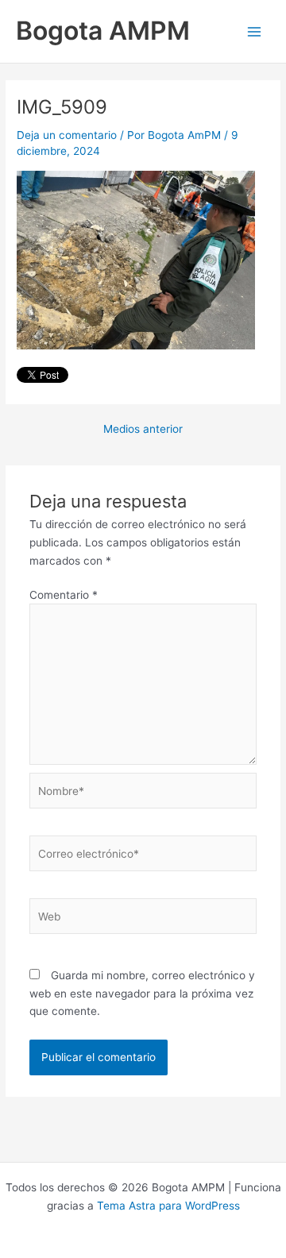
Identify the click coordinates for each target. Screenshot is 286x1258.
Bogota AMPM (103, 30)
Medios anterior (143, 429)
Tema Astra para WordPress (168, 1205)
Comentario (63, 594)
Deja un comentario (67, 135)
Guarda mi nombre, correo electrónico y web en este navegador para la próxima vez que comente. (142, 993)
